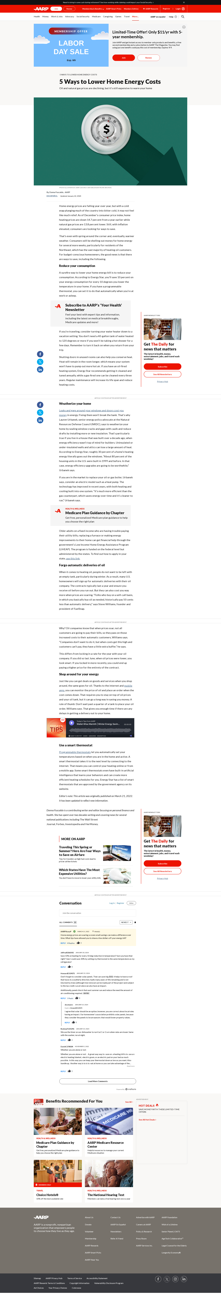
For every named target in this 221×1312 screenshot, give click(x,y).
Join (124, 57)
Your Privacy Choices (57, 1288)
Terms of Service (74, 1278)
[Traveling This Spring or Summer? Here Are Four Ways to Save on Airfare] (117, 854)
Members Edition (131, 9)
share (132, 943)
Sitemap (37, 1278)
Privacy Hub (162, 381)
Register (166, 9)
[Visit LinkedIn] (184, 1279)
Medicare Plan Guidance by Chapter (94, 513)
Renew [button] (69, 9)
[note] (110, 188)
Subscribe (162, 366)
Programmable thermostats (75, 752)
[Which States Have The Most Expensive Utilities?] (117, 876)
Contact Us (115, 1217)
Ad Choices (39, 1288)
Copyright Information (79, 1283)
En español (52, 196)
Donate (88, 1224)
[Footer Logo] (54, 1217)
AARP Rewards (91, 1245)
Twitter (40, 362)
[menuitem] (37, 18)
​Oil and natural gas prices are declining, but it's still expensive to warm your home (105, 88)
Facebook (40, 354)
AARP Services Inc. (144, 1245)
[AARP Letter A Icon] (58, 513)
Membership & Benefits (92, 9)
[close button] (184, 27)
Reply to (73, 1008)
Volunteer (89, 1231)
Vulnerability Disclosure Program (108, 1283)
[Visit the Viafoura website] (130, 1089)
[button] (183, 17)
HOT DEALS (147, 1105)
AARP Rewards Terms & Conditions (49, 1283)
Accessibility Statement (97, 1278)
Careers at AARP (143, 1224)
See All (128, 1102)
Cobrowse (76, 1288)
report (130, 967)
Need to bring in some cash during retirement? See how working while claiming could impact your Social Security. (107, 2)
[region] (97, 996)
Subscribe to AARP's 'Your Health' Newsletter (93, 307)
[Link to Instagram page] (175, 1279)
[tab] (68, 922)
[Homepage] (41, 9)
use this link (73, 558)
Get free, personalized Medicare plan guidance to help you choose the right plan (96, 519)
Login (178, 9)
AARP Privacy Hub (54, 1278)
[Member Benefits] (40, 1102)
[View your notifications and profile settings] (135, 922)
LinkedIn (40, 369)
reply (63, 943)
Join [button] (56, 9)
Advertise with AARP (145, 1217)
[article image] (173, 17)
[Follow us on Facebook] (158, 1279)
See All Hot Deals (147, 1119)
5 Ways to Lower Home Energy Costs (78, 75)
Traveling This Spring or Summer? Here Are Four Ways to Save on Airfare (80, 851)
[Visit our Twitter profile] (167, 1279)
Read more (131, 1066)
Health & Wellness (75, 509)
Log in (112, 903)
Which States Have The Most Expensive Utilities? (79, 871)
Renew (148, 57)
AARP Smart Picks (113, 9)
